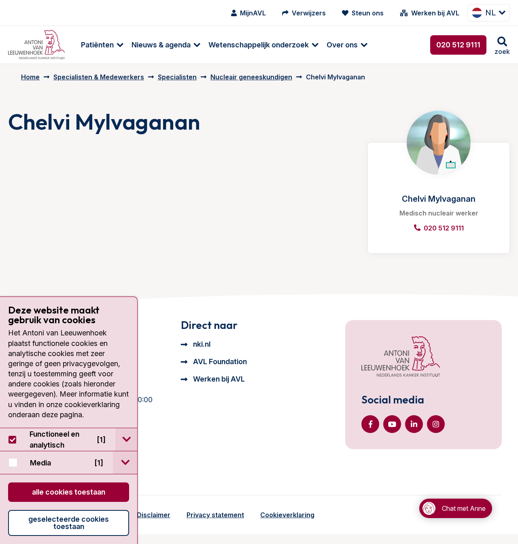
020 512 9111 (458, 45)
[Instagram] (436, 424)
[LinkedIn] (414, 424)
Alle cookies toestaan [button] (68, 492)
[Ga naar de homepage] (400, 357)
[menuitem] (98, 45)
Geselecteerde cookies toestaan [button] (68, 523)
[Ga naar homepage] (36, 45)
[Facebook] (370, 424)
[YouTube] (392, 424)
